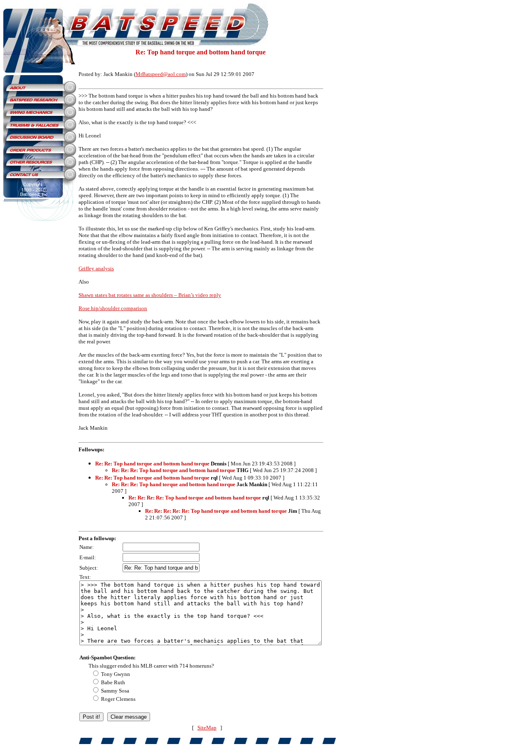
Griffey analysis (96, 268)
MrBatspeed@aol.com (160, 74)
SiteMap (207, 728)
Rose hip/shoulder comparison (113, 308)
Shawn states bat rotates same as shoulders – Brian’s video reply (150, 295)
